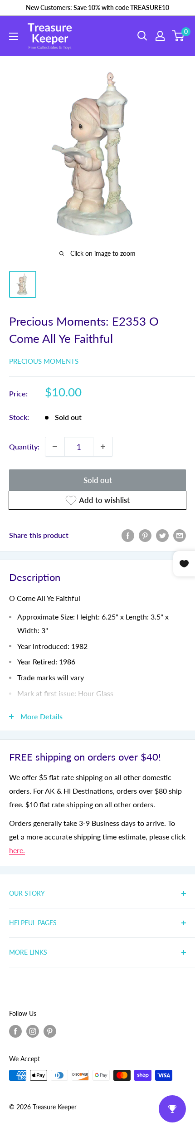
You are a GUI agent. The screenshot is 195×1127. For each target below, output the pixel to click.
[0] (178, 35)
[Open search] (142, 36)
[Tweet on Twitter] (162, 535)
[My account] (160, 36)
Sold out (97, 480)
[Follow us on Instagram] (32, 1031)
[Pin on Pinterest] (145, 535)
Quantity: (24, 446)
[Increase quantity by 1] (102, 446)
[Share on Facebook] (128, 535)
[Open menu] (13, 36)
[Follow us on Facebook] (15, 1031)
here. (17, 850)
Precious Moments (43, 361)
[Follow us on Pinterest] (50, 1031)
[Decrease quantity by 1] (54, 446)
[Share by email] (179, 535)
